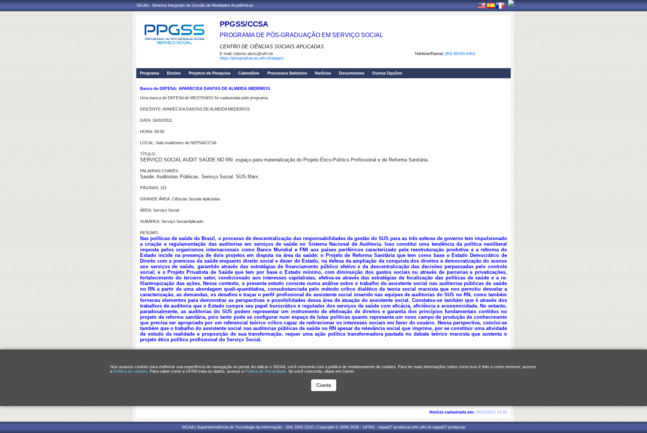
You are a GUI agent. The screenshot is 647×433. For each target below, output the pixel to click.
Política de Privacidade (265, 371)
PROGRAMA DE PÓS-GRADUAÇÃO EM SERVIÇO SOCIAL (301, 35)
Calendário (248, 73)
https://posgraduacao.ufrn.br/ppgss (252, 58)
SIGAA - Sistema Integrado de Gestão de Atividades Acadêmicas (194, 5)
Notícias (323, 73)
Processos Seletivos (287, 73)
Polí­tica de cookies (130, 371)
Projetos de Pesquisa (209, 73)
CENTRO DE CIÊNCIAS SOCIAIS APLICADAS (272, 46)
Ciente (323, 385)
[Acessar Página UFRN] (511, 3)
